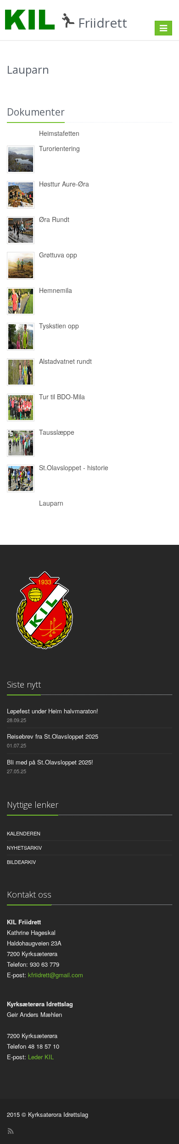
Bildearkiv (21, 861)
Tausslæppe (56, 432)
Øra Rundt (54, 219)
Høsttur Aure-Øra (64, 183)
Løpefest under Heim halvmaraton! (52, 710)
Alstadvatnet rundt (65, 361)
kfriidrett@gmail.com (55, 974)
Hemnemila (55, 290)
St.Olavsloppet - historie (73, 467)
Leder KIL (41, 1056)
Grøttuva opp (58, 254)
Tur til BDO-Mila (62, 396)
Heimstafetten (59, 133)
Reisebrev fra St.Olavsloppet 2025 (52, 736)
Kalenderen (23, 833)
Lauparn (51, 503)
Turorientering (59, 148)
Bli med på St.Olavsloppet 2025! (50, 762)
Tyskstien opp (59, 325)
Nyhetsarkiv (24, 847)
